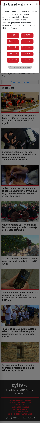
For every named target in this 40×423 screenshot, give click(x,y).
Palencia (13, 47)
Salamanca (27, 47)
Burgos (12, 41)
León (27, 41)
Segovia (13, 53)
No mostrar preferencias (20, 67)
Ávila (12, 35)
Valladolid (13, 59)
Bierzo (27, 35)
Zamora (27, 59)
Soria (27, 53)
